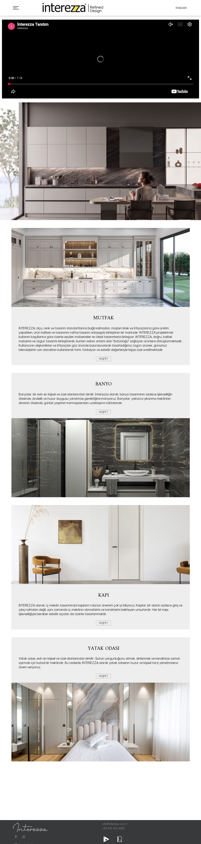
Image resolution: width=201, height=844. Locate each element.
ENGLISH (181, 8)
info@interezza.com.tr (114, 824)
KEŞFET (103, 358)
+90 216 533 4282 (113, 828)
